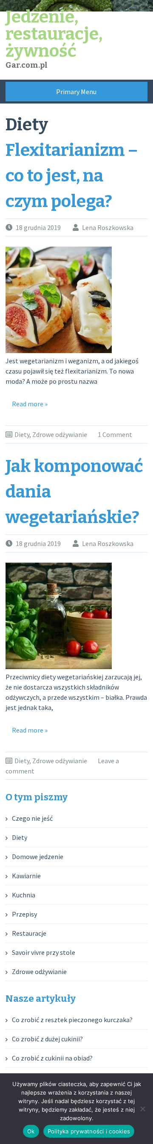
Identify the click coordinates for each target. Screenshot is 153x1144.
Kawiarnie (26, 875)
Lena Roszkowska (107, 227)
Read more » (30, 404)
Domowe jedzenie (37, 856)
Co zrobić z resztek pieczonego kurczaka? (72, 1019)
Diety (21, 434)
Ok (31, 1131)
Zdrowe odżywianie (59, 434)
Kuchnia (23, 895)
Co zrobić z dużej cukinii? (47, 1039)
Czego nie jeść (32, 818)
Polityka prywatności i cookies (89, 1131)
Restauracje (29, 933)
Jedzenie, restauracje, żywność (54, 34)
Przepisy (24, 914)
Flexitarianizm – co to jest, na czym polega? (72, 176)
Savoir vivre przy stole (43, 952)
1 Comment (115, 434)
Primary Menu (76, 91)
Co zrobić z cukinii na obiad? (52, 1058)
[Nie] (142, 1108)
